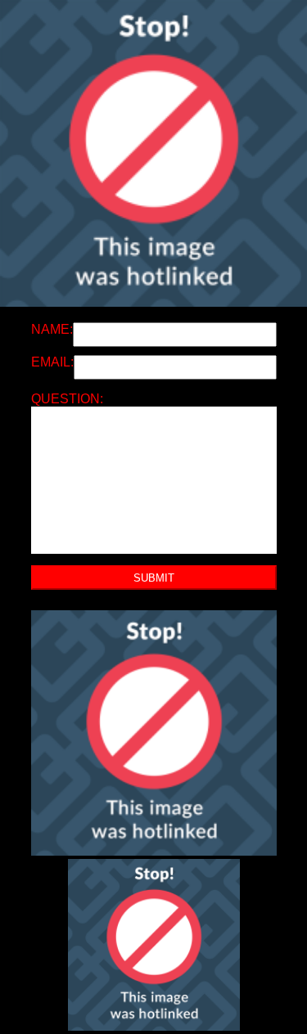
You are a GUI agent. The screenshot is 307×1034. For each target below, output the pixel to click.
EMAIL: (52, 362)
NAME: (52, 329)
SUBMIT (153, 578)
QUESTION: (67, 399)
